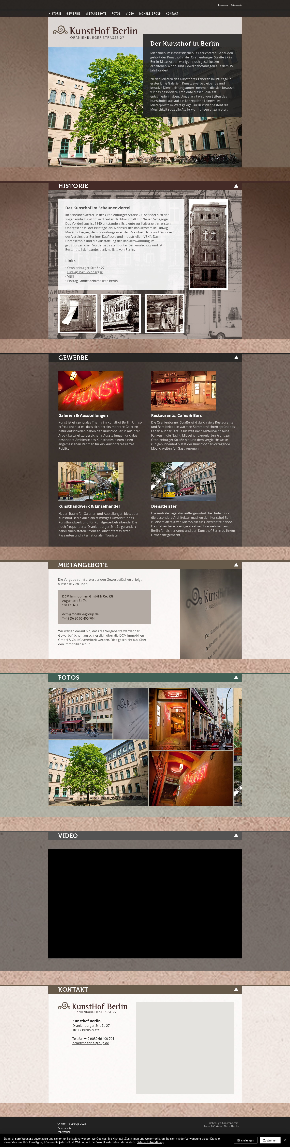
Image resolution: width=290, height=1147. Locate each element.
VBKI (70, 276)
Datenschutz (64, 1128)
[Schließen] (285, 1140)
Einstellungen (245, 1140)
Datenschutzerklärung (150, 1142)
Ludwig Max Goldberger (85, 272)
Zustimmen (270, 1140)
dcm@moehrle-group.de (80, 614)
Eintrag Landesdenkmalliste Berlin (92, 281)
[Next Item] (235, 747)
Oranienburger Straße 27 (86, 268)
